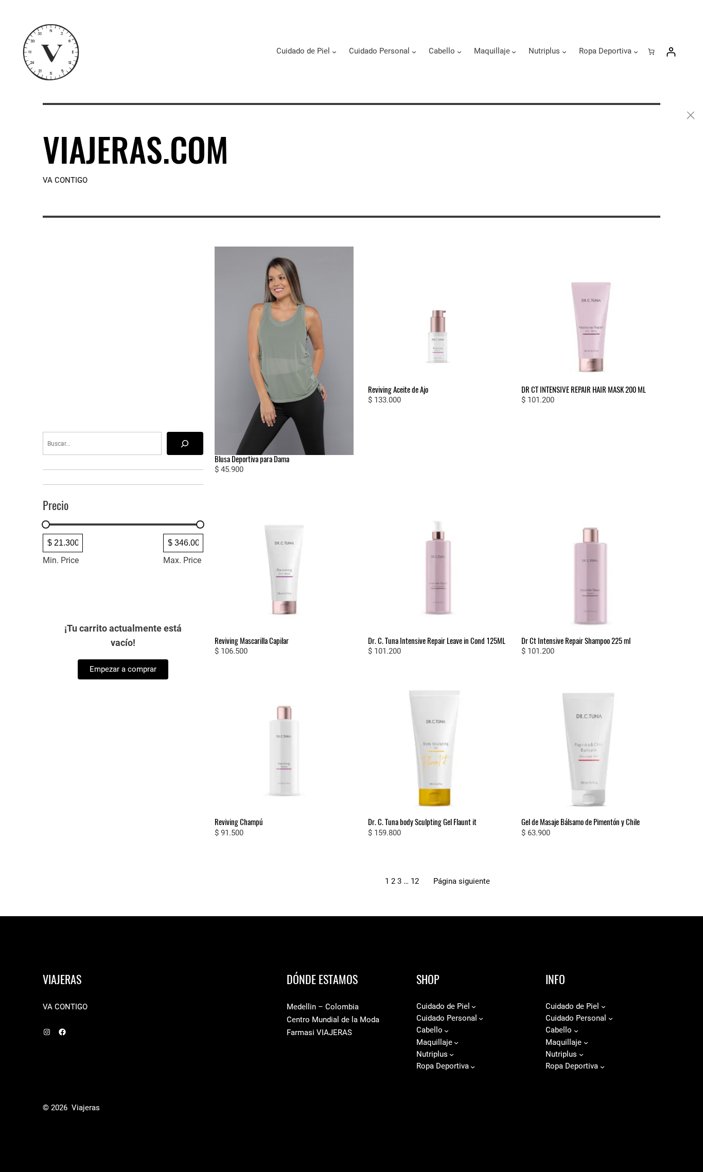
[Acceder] (670, 51)
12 (415, 881)
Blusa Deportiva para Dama (252, 459)
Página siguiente (461, 881)
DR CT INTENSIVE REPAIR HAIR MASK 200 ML (583, 390)
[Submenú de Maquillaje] (514, 51)
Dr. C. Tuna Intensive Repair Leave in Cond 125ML (436, 641)
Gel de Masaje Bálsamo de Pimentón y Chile (580, 822)
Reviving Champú (239, 822)
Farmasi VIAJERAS (319, 1032)
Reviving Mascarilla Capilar (252, 641)
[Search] (185, 443)
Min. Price (61, 560)
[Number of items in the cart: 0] (651, 51)
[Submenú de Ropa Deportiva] (636, 51)
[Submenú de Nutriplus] (564, 51)
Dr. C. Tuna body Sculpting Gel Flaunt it (422, 822)
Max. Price (182, 560)
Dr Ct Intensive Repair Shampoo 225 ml (575, 641)
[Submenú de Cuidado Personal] (414, 51)
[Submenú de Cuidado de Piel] (334, 51)
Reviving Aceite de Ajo (398, 390)
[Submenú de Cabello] (459, 51)
